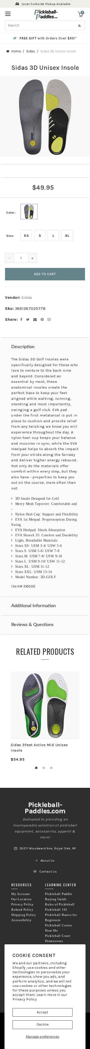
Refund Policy (22, 909)
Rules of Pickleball (59, 904)
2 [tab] (45, 769)
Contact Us (48, 871)
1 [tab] (37, 769)
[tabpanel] (45, 717)
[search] (45, 25)
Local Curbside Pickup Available (46, 4)
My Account (20, 894)
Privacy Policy (24, 999)
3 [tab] (52, 769)
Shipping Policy (23, 915)
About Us (47, 860)
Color (10, 212)
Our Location (21, 899)
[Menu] (8, 13)
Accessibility (21, 920)
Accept (42, 1012)
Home (16, 51)
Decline (42, 1024)
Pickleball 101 (56, 909)
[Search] (79, 25)
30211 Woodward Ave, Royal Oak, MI (48, 848)
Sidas (30, 51)
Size (9, 236)
